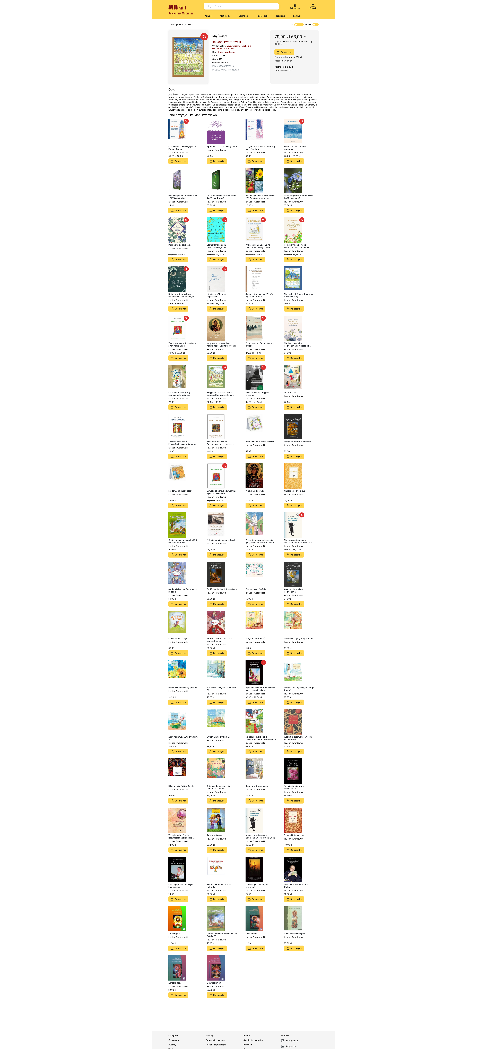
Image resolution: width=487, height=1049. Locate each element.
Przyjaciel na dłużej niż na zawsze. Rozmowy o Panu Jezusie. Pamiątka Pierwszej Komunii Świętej (259, 246)
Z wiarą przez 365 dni (256, 589)
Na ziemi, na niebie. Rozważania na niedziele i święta (296, 344)
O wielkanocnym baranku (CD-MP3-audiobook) (183, 541)
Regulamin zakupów (215, 1040)
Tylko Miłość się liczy (294, 835)
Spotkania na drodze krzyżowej (222, 146)
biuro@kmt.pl (292, 1040)
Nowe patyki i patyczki (179, 638)
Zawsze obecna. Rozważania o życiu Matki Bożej (183, 344)
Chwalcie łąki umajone (295, 933)
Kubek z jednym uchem (257, 786)
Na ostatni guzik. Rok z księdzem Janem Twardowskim (261, 738)
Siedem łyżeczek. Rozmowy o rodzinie (182, 590)
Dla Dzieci (243, 16)
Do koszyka (286, 52)
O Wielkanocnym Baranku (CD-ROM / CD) (222, 934)
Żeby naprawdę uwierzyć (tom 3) (183, 738)
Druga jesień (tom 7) (255, 638)
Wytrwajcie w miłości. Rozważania (294, 590)
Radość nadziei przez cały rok (260, 441)
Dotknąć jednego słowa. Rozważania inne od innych (181, 295)
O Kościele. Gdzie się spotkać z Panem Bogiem (183, 147)
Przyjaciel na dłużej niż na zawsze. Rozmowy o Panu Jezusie (219, 393)
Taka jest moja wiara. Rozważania (294, 787)
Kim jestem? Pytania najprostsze (216, 295)
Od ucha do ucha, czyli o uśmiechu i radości (218, 787)
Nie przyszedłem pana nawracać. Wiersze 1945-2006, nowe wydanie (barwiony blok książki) (299, 541)
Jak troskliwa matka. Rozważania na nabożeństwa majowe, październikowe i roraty (182, 442)
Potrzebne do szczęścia (180, 245)
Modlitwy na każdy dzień (180, 491)
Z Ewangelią (174, 933)
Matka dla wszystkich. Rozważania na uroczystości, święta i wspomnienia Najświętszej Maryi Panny (221, 442)
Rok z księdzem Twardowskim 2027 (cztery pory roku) (260, 196)
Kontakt (296, 16)
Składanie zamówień (253, 1040)
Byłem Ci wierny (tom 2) (218, 737)
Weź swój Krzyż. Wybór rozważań (257, 885)
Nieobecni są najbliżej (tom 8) (298, 638)
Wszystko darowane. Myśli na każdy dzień (298, 738)
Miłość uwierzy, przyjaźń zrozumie (257, 393)
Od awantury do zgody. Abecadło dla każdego (179, 393)
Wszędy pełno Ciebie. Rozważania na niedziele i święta (180, 836)
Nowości (280, 16)
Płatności (248, 1044)
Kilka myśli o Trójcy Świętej (181, 786)
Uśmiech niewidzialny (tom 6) (182, 687)
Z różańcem (251, 933)
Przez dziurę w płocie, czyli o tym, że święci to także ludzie (260, 541)
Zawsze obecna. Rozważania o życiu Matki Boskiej (222, 492)
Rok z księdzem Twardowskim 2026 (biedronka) (221, 196)
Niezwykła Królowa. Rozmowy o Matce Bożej (298, 295)
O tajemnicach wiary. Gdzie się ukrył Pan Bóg (260, 147)
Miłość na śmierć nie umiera (297, 441)
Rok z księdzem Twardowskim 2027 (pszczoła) (298, 196)
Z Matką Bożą (174, 983)
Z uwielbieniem (214, 983)
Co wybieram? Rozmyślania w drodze (260, 344)
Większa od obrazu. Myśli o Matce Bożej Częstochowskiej (221, 344)
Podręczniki (262, 16)
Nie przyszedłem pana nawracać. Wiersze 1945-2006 (260, 836)
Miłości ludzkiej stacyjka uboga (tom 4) (299, 688)
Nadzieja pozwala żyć (294, 491)
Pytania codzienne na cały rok (221, 540)
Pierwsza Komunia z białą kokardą (219, 885)
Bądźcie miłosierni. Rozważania (222, 589)
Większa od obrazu (255, 491)
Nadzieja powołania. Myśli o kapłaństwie (181, 885)
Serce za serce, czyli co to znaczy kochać (219, 639)
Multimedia (225, 16)
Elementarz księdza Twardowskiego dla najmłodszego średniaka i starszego (219, 246)
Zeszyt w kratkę (214, 835)
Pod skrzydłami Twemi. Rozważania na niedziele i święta (296, 246)
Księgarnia (291, 1046)
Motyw (308, 24)
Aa (291, 24)
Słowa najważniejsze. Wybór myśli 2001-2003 (259, 295)
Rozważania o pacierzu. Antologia (295, 147)
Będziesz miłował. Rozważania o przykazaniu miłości (260, 688)
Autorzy (172, 1044)
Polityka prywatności (216, 1044)
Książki (208, 16)
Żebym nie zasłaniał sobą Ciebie (296, 885)
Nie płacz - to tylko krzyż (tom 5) (221, 688)
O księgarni (173, 1040)
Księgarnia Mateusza (180, 13)
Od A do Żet (290, 392)
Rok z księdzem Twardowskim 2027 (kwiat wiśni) (182, 196)
